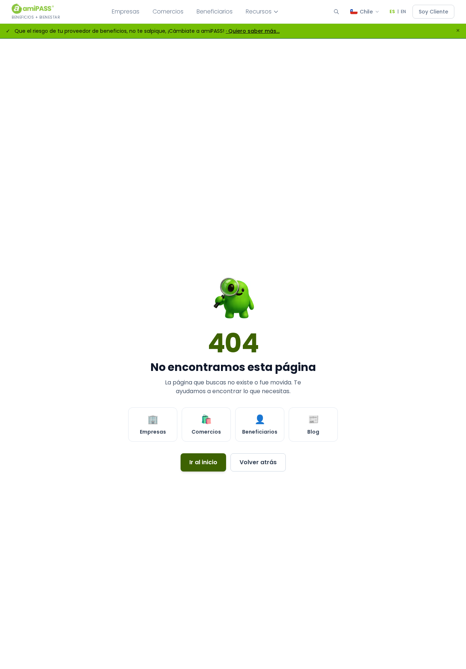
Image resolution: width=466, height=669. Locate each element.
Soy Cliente (433, 11)
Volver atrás (258, 462)
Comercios (168, 11)
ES (392, 11)
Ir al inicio (203, 462)
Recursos (259, 11)
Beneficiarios (215, 11)
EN (403, 11)
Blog (313, 424)
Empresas (125, 11)
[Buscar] (336, 12)
